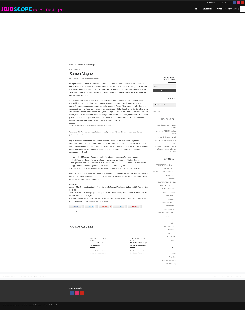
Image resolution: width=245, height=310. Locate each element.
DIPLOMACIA (171, 196)
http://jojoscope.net (13, 305)
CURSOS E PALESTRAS (167, 185)
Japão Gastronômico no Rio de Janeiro (166, 126)
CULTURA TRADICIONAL (167, 182)
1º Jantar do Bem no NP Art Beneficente (138, 244)
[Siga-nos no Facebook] (168, 70)
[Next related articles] (146, 231)
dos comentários (169, 260)
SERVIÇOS (172, 230)
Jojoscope (75, 78)
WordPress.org (171, 264)
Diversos (172, 199)
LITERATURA (171, 216)
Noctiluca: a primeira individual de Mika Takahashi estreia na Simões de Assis (165, 148)
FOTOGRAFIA (171, 206)
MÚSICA (173, 223)
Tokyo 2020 (171, 237)
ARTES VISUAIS (170, 168)
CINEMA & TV (171, 175)
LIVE (174, 220)
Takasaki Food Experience (96, 244)
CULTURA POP (170, 179)
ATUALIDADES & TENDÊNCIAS (164, 172)
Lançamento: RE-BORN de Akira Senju (166, 132)
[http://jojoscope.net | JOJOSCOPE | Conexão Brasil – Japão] (32, 8)
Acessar (173, 253)
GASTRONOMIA (80, 65)
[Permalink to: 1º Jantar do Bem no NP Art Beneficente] (119, 246)
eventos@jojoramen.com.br (99, 201)
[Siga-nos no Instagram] (171, 70)
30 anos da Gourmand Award (167, 137)
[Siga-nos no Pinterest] (175, 70)
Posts (172, 257)
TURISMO (172, 240)
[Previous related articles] (141, 231)
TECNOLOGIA (171, 233)
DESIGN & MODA (169, 192)
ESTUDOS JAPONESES (167, 202)
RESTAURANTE (170, 226)
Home (71, 65)
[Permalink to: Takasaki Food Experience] (79, 246)
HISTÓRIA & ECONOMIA (167, 213)
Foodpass (90, 198)
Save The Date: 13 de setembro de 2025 (165, 141)
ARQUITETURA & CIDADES (166, 165)
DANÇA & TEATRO (169, 189)
